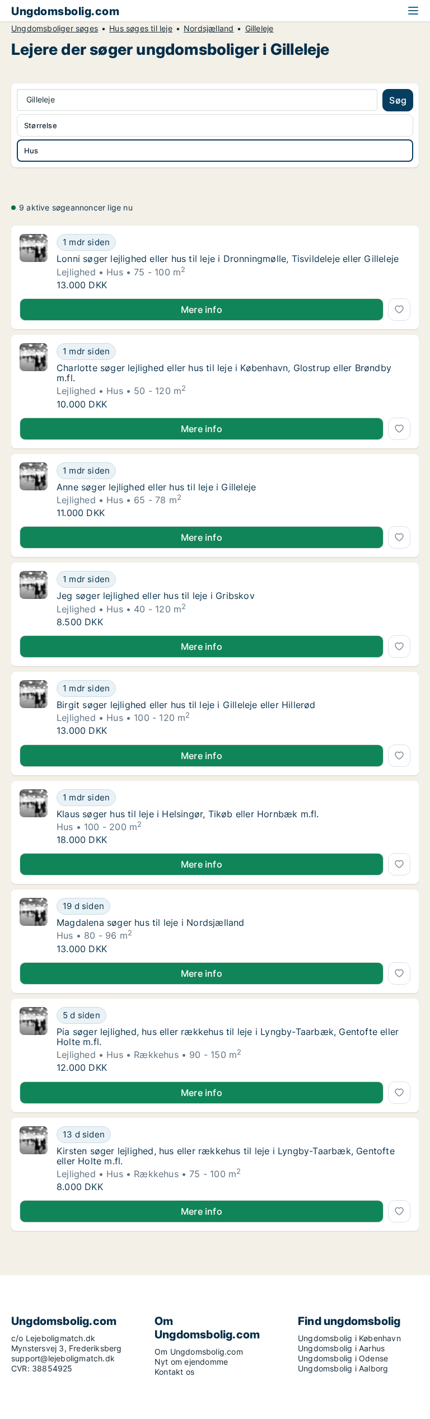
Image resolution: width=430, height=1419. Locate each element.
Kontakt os (174, 1371)
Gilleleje (259, 28)
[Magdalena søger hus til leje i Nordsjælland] (34, 926)
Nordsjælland (208, 28)
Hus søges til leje (140, 28)
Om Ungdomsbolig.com (199, 1351)
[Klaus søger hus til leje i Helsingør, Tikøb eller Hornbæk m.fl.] (34, 817)
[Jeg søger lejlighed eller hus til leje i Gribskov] (34, 599)
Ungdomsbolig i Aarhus (341, 1348)
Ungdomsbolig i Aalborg (343, 1368)
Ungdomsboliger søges (54, 28)
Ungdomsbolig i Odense (343, 1358)
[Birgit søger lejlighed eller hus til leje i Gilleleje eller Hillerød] (34, 708)
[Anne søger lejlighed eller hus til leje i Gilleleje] (34, 490)
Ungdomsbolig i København (349, 1338)
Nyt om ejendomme (191, 1361)
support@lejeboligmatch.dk (63, 1358)
